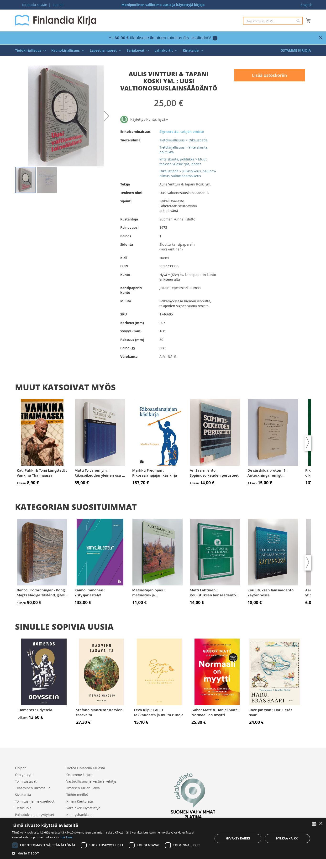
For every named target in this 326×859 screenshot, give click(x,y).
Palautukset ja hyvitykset (34, 814)
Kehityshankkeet (79, 814)
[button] (106, 115)
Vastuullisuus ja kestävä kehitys (91, 781)
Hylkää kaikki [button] (287, 838)
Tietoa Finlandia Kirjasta (85, 768)
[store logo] (55, 20)
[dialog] (163, 838)
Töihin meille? (77, 794)
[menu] (163, 50)
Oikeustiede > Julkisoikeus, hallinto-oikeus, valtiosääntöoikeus (187, 173)
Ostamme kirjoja (79, 774)
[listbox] (314, 824)
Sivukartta (23, 794)
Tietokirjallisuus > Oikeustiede (183, 140)
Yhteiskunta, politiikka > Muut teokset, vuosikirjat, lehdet (183, 161)
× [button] (320, 823)
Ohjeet (20, 768)
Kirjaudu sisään (34, 4)
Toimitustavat (26, 781)
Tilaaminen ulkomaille (32, 788)
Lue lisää (66, 837)
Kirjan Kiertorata (79, 801)
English (306, 4)
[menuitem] (29, 50)
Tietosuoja (23, 808)
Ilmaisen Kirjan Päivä (83, 788)
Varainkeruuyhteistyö (83, 808)
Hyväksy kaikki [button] (238, 838)
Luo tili (58, 4)
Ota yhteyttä (25, 774)
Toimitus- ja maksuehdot (34, 801)
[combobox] (273, 21)
